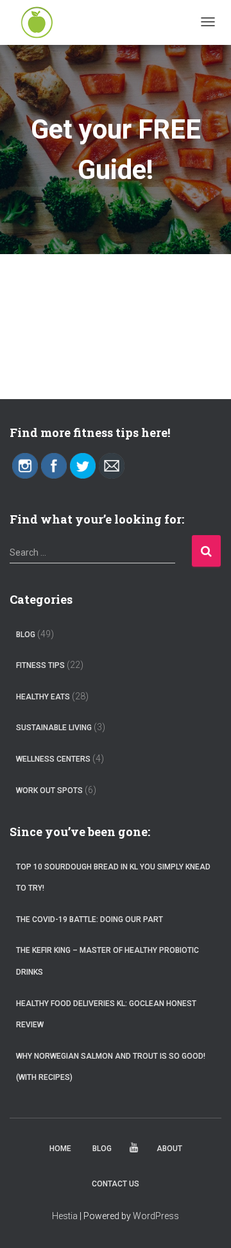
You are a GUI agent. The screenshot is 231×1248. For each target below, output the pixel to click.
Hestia (65, 1216)
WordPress (156, 1216)
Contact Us (115, 1183)
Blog (25, 634)
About (169, 1148)
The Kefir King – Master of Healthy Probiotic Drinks (107, 961)
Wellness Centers (53, 759)
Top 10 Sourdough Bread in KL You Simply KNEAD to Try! (113, 877)
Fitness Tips (40, 665)
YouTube (134, 1149)
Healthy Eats (43, 696)
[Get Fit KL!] (37, 22)
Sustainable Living (54, 727)
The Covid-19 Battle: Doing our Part (89, 919)
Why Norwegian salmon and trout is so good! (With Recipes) (110, 1067)
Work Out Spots (49, 790)
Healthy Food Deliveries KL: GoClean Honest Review (106, 1014)
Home (60, 1148)
